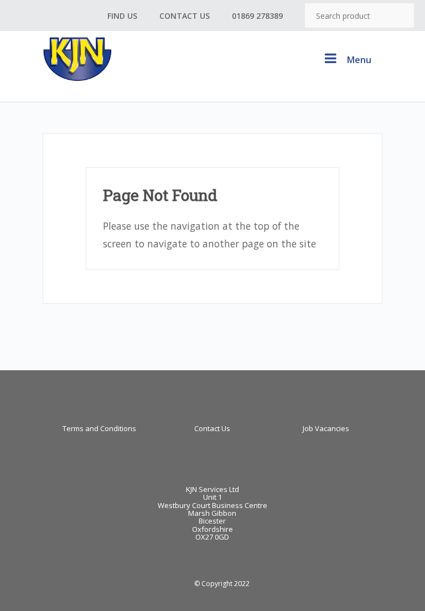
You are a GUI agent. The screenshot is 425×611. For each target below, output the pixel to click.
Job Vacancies (326, 428)
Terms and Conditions (99, 428)
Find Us (122, 16)
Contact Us (184, 16)
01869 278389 (257, 16)
